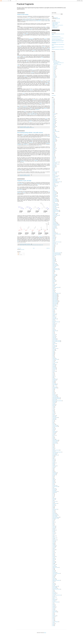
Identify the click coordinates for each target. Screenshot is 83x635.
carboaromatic (54, 180)
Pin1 (53, 496)
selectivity (54, 549)
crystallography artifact (55, 224)
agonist (53, 127)
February (54, 76)
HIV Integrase (54, 345)
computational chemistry (56, 210)
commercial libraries (55, 207)
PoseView (54, 505)
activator (54, 121)
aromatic (54, 144)
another (18, 65)
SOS (53, 560)
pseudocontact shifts (55, 518)
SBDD (53, 543)
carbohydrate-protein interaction (57, 181)
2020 (53, 59)
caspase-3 (54, 186)
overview (45, 38)
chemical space (55, 193)
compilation (40, 236)
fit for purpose (54, 284)
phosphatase (54, 489)
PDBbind (54, 479)
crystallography (27, 127)
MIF (53, 436)
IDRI (53, 355)
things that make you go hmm (56, 589)
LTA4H (53, 411)
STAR (53, 568)
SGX (53, 551)
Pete (53, 483)
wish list (54, 616)
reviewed (33, 50)
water (53, 614)
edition (27, 33)
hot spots (54, 350)
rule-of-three (31, 142)
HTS (53, 354)
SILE (53, 553)
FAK (53, 272)
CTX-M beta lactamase (56, 225)
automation (54, 150)
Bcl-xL (53, 156)
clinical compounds (55, 201)
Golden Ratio (54, 323)
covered (42, 57)
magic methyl (54, 415)
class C (53, 197)
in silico (54, 360)
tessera (53, 583)
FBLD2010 (54, 281)
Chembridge (54, 191)
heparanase (54, 336)
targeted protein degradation (56, 580)
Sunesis (54, 571)
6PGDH (54, 114)
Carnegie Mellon (55, 185)
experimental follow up (55, 268)
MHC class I (54, 435)
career (53, 183)
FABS (53, 270)
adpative (54, 125)
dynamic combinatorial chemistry (57, 252)
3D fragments (54, 113)
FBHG (53, 277)
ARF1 (53, 142)
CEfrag (53, 190)
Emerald (54, 257)
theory (53, 585)
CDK (53, 188)
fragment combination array (56, 293)
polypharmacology (55, 503)
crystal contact (54, 222)
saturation (54, 541)
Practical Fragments (25, 4)
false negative (54, 274)
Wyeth (53, 618)
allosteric (54, 130)
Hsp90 (53, 352)
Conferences (54, 214)
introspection (54, 368)
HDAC (53, 333)
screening (54, 546)
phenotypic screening (55, 486)
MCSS (53, 421)
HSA (53, 351)
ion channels (54, 369)
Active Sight (54, 122)
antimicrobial (54, 140)
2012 (53, 86)
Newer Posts (19, 248)
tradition (29, 17)
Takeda (53, 576)
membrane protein (55, 425)
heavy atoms (54, 334)
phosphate (54, 490)
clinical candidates (55, 200)
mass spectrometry (55, 417)
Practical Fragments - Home (56, 22)
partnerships (54, 474)
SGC (53, 550)
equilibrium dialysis (55, 265)
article (23, 93)
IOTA (53, 370)
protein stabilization (55, 515)
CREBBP (54, 219)
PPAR (53, 506)
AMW (53, 132)
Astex (53, 147)
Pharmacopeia (54, 485)
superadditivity (37, 109)
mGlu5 (53, 434)
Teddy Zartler (58, 18)
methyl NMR (54, 432)
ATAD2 (53, 149)
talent (53, 577)
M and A (54, 413)
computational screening (22, 175)
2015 (53, 83)
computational (21, 127)
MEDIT (53, 423)
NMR (33, 127)
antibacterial (54, 136)
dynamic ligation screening (56, 253)
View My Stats (53, 95)
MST (53, 445)
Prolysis (54, 512)
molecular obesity (55, 443)
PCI (53, 477)
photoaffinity (54, 492)
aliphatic (54, 129)
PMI (53, 500)
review (31, 28)
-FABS (48, 81)
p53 (53, 470)
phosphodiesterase (55, 491)
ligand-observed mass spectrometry (57, 400)
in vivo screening (55, 362)
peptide (54, 481)
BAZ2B (53, 153)
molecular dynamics (55, 441)
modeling (54, 439)
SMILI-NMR (54, 556)
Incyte (53, 363)
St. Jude (54, 565)
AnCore (54, 133)
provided (32, 72)
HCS (53, 331)
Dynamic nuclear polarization (56, 254)
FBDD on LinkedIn (55, 24)
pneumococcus (55, 501)
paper (48, 48)
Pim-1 (53, 494)
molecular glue (54, 442)
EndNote (54, 258)
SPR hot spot (54, 564)
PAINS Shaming (55, 472)
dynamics (54, 255)
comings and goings (55, 204)
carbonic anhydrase (55, 182)
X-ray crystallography (55, 621)
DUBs (53, 251)
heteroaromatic (54, 339)
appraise (34, 99)
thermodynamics (55, 588)
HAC (53, 328)
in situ (53, 361)
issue (23, 56)
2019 (53, 78)
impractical (54, 358)
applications (54, 141)
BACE (53, 151)
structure (54, 570)
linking (53, 403)
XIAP (53, 622)
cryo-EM (54, 221)
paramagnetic (54, 473)
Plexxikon (54, 498)
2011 (53, 87)
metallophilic (20, 189)
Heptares (54, 337)
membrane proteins (55, 426)
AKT (53, 128)
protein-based (54, 516)
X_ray (53, 619)
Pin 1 (53, 495)
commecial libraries (55, 205)
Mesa (53, 430)
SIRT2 (53, 554)
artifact (53, 145)
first (41, 80)
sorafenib (54, 559)
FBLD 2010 (54, 280)
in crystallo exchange (55, 359)
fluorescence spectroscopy (56, 287)
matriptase (54, 418)
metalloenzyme (55, 431)
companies (54, 208)
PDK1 (53, 480)
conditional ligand (55, 213)
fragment (54, 292)
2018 (53, 110)
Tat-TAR (54, 581)
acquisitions (54, 120)
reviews (46, 83)
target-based (54, 579)
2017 (53, 109)
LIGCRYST (54, 402)
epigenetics (54, 263)
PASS (53, 475)
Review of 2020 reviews (22, 14)
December (54, 60)
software (54, 558)
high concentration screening (56, 340)
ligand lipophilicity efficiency (56, 397)
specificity (54, 561)
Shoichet (54, 552)
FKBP (53, 286)
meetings (54, 424)
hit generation (54, 343)
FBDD (30, 127)
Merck (53, 427)
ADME (53, 124)
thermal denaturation (55, 586)
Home (34, 248)
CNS (53, 202)
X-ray (53, 620)
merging (54, 429)
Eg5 (53, 256)
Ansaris (54, 134)
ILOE (53, 356)
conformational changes (56, 215)
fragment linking (55, 299)
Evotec (53, 267)
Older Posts (48, 248)
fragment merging (55, 300)
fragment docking (28, 175)
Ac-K (53, 117)
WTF (53, 617)
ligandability (54, 401)
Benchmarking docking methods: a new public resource (30, 132)
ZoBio (53, 625)
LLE (53, 406)
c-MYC (53, 177)
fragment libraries (55, 298)
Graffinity (54, 325)
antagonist (54, 135)
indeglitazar (54, 364)
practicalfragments (55, 509)
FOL (53, 289)
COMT (53, 212)
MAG (53, 414)
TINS (53, 591)
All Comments (20, 254)
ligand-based (54, 399)
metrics (53, 433)
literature (54, 405)
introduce (18, 56)
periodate (54, 482)
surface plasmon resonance (56, 573)
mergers (54, 428)
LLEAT (53, 407)
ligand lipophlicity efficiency (56, 398)
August (54, 69)
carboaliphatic (54, 179)
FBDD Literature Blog (55, 23)
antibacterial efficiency (55, 137)
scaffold (54, 544)
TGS (25, 111)
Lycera (53, 412)
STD (49, 191)
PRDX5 (54, 510)
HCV (53, 332)
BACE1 (53, 152)
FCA (53, 283)
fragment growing (55, 296)
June (54, 71)
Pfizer (53, 484)
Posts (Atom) (22, 249)
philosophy (54, 488)
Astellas (54, 146)
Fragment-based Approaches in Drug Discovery (58, 49)
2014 (53, 84)
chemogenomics (55, 195)
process (54, 511)
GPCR (53, 324)
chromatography (55, 196)
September (54, 68)
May (54, 72)
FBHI (53, 278)
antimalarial (54, 139)
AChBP (53, 119)
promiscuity (54, 513)
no (41, 108)
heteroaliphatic (54, 338)
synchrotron (54, 574)
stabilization (54, 566)
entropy (54, 260)
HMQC (53, 347)
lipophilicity (54, 404)
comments (54, 206)
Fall (53, 273)
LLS (53, 408)
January (54, 77)
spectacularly (25, 106)
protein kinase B (55, 514)
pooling (54, 504)
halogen (54, 329)
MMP (53, 438)
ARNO (53, 143)
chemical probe (55, 192)
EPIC (53, 262)
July (54, 70)
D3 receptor (54, 227)
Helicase (54, 335)
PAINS (53, 471)
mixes (53, 437)
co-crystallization (55, 203)
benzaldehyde (19, 144)
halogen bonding (55, 330)
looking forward (38, 20)
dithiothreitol (48, 143)
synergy (54, 575)
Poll (53, 502)
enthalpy (54, 259)
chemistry (54, 194)
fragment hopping (55, 297)
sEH (53, 548)
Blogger (45, 632)
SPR (53, 563)
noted (20, 45)
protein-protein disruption (56, 517)
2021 (53, 58)
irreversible (54, 371)
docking (23, 135)
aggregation (54, 126)
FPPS (53, 291)
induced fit (54, 365)
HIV (53, 344)
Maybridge (54, 419)
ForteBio (54, 290)
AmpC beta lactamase (55, 131)
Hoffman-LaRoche (55, 348)
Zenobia (54, 623)
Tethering (54, 584)
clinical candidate (55, 199)
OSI (53, 468)
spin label (54, 562)
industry (54, 366)
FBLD (31, 127)
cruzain (53, 220)
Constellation (54, 216)
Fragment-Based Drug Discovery (56, 36)
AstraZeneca (54, 148)
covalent (24, 127)
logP (53, 410)
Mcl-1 (53, 420)
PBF (53, 476)
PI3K (53, 493)
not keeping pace (20, 183)
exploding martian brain (56, 269)
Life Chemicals (54, 395)
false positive (54, 275)
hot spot (54, 349)
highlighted (36, 160)
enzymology (54, 261)
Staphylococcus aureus (56, 567)
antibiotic (54, 138)
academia (54, 118)
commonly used (31, 38)
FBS (53, 282)
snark (53, 557)
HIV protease (54, 346)
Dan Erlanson (56, 17)
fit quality (54, 285)
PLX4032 (54, 499)
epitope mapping (55, 264)
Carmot (53, 184)
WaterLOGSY (19, 192)
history (53, 342)
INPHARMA (54, 367)
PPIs (53, 508)
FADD (53, 271)
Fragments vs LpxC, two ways (24, 180)
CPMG (24, 192)
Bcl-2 (53, 154)
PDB (32, 139)
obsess (41, 103)
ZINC (53, 624)
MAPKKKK (54, 416)
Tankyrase (54, 578)
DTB (53, 250)
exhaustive (45, 108)
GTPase (54, 326)
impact (53, 357)
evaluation (54, 266)
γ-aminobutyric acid (25, 144)
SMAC (53, 555)
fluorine (54, 288)
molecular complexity (55, 440)
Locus (53, 409)
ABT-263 (54, 116)
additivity (54, 123)
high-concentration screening (56, 341)
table (30, 108)
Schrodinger (54, 545)
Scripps (54, 547)
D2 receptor (54, 226)
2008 (53, 91)
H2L (53, 327)
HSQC (53, 353)
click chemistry (54, 198)
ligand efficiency (23, 161)
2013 (53, 85)
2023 (53, 56)
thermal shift (54, 587)
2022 (53, 57)
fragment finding (55, 295)
